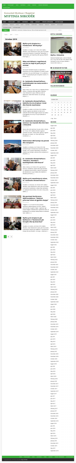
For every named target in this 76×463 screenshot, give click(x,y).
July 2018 (53, 366)
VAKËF (22, 24)
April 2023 (53, 225)
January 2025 (54, 172)
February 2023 (54, 230)
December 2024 (54, 175)
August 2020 (54, 304)
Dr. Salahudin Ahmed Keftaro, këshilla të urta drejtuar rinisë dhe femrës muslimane (34, 103)
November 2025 (54, 148)
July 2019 (53, 336)
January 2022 (54, 262)
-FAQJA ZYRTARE (24, 459)
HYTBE (17, 24)
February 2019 (54, 349)
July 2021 (53, 277)
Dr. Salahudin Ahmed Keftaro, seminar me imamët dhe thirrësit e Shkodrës (36, 123)
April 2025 (53, 165)
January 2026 (54, 143)
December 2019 (54, 324)
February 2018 (54, 378)
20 (70, 110)
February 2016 (54, 438)
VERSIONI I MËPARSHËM (43, 5)
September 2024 (54, 182)
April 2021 (53, 284)
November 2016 (54, 416)
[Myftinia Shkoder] (38, 14)
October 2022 (54, 239)
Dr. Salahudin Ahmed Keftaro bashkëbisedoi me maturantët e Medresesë (35, 83)
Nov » (55, 118)
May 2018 (53, 371)
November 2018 (54, 356)
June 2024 (53, 190)
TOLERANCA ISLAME (7, 27)
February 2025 (54, 170)
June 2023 (53, 220)
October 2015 (54, 445)
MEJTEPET (53, 24)
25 (64, 112)
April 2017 (53, 403)
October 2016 (54, 418)
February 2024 (54, 200)
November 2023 (54, 207)
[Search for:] (64, 30)
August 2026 (54, 125)
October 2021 (54, 269)
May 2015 (53, 448)
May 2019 (53, 341)
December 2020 (54, 294)
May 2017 (53, 401)
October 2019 (54, 329)
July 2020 (53, 306)
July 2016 (53, 426)
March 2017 (53, 406)
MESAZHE (12, 24)
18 (64, 110)
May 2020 (53, 311)
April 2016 (53, 433)
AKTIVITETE (5, 24)
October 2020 (54, 299)
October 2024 (54, 180)
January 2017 (54, 411)
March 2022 (53, 257)
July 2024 (53, 187)
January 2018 (54, 381)
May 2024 (53, 192)
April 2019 (53, 344)
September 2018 (54, 361)
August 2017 (54, 393)
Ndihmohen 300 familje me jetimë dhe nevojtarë (36, 142)
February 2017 (54, 408)
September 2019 (54, 331)
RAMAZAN (41, 24)
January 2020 (54, 321)
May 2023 (53, 222)
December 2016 (54, 413)
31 (61, 115)
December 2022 (54, 235)
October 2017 (54, 388)
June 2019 (53, 339)
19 (67, 110)
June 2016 (53, 428)
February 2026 (54, 140)
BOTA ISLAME (60, 24)
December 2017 (54, 383)
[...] (61, 63)
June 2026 (53, 130)
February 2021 (54, 289)
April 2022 (53, 254)
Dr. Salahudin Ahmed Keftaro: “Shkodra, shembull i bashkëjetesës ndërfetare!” (34, 160)
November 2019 (54, 326)
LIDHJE (29, 5)
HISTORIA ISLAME (6, 7)
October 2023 (54, 210)
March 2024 (53, 197)
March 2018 (53, 376)
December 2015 (54, 443)
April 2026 (53, 135)
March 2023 (53, 227)
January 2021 (54, 292)
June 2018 (53, 369)
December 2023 (54, 205)
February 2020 (54, 319)
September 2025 (54, 153)
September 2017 (54, 391)
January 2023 (54, 232)
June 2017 (53, 398)
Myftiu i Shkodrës (57, 55)
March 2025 (53, 167)
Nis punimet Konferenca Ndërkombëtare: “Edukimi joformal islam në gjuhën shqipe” (35, 198)
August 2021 (54, 274)
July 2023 (53, 217)
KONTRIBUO (23, 5)
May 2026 (53, 133)
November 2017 (54, 386)
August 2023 (54, 215)
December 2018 (54, 354)
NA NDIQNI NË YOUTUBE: (60, 68)
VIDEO (17, 5)
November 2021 (54, 267)
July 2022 (53, 247)
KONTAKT (34, 5)
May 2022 (53, 252)
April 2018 (53, 373)
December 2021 (54, 264)
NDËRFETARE (34, 24)
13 (70, 107)
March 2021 (53, 287)
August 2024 (54, 185)
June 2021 (53, 279)
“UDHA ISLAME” (11, 5)
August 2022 (54, 244)
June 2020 (53, 309)
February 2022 (54, 259)
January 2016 (54, 440)
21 (52, 112)
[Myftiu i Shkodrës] (61, 52)
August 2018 (54, 364)
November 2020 (54, 296)
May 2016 (53, 430)
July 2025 (53, 158)
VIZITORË (27, 24)
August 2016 (54, 423)
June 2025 (53, 160)
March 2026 (53, 138)
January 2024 (54, 202)
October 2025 (54, 150)
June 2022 (53, 249)
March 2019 (53, 346)
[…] (28, 56)
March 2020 (53, 316)
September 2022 (54, 242)
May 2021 (53, 282)
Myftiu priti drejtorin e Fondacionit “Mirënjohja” (32, 44)
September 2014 (54, 450)
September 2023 (54, 212)
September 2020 (54, 301)
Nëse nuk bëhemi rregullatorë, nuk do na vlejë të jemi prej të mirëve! (34, 63)
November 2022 (54, 237)
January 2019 (54, 351)
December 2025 (54, 145)
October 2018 (54, 359)
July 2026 (53, 128)
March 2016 (53, 435)
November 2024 (54, 177)
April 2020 (53, 314)
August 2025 (54, 155)
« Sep (52, 118)
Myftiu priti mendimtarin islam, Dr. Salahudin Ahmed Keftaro (35, 179)
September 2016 (54, 421)
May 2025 (53, 162)
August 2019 (54, 334)
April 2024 (53, 195)
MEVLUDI (47, 24)
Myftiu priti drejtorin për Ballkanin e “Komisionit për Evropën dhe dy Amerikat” (33, 220)
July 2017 (53, 396)
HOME (4, 5)
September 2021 (54, 272)
